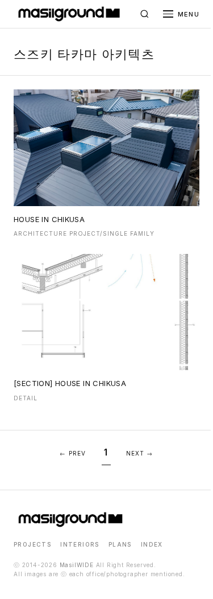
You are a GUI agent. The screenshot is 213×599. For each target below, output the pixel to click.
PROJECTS (32, 544)
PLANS (120, 544)
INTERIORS (79, 544)
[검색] (145, 14)
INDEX (152, 544)
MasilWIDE (77, 564)
